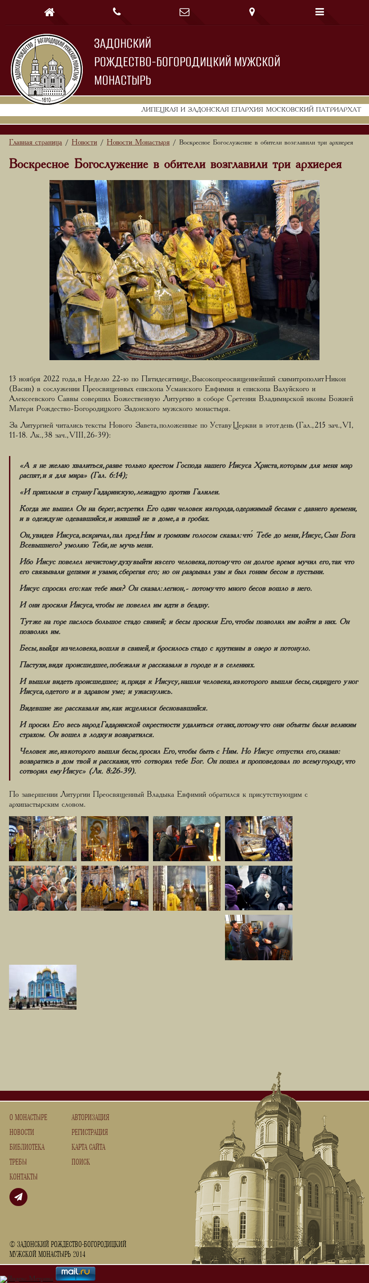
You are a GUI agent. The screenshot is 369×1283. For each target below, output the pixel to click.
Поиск (81, 1162)
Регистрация (90, 1132)
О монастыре (28, 1117)
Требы (18, 1162)
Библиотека (27, 1147)
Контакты (23, 1177)
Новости (21, 1132)
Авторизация (90, 1117)
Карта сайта (88, 1147)
